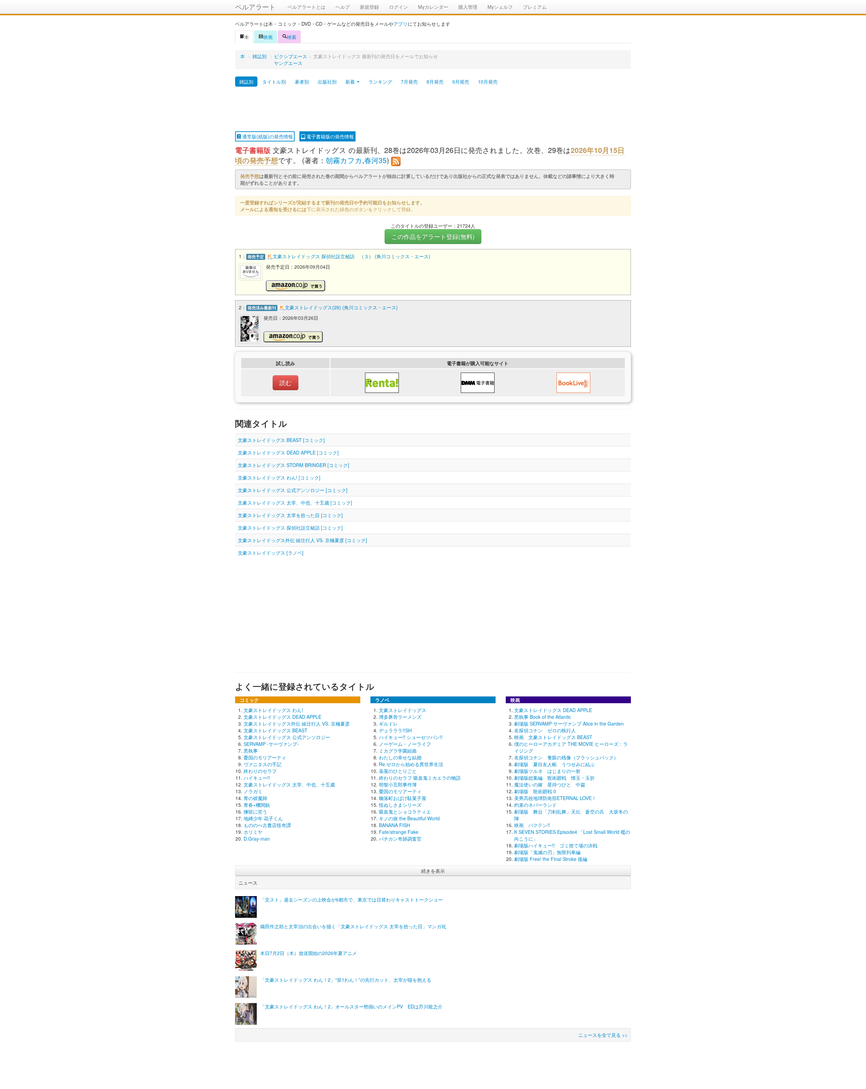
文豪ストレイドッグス (402, 710)
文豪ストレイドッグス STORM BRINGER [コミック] (293, 465)
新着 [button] (350, 81)
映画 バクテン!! (532, 825)
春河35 (375, 160)
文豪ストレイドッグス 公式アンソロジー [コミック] (292, 490)
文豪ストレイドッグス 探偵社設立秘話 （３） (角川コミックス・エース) (351, 256)
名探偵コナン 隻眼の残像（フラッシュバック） (566, 757)
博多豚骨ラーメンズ (400, 716)
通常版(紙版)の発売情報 (267, 136)
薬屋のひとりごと (398, 771)
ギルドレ (388, 723)
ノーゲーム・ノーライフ (405, 743)
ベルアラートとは (306, 6)
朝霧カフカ (344, 160)
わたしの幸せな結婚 (400, 757)
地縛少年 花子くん (263, 818)
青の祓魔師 (255, 798)
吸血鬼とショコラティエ (405, 811)
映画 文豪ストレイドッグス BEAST (553, 737)
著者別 (302, 81)
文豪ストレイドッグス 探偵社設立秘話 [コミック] (290, 527)
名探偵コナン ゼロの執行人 (545, 730)
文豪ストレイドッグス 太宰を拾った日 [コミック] (290, 515)
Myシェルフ (500, 6)
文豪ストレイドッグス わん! (273, 710)
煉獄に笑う (255, 811)
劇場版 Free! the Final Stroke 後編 (550, 858)
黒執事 (251, 750)
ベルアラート (255, 7)
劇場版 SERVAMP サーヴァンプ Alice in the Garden (569, 723)
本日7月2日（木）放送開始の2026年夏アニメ (308, 953)
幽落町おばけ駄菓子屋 (402, 798)
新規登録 (369, 6)
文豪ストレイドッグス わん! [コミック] (279, 477)
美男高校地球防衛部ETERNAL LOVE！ (555, 798)
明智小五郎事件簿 (398, 784)
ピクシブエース (290, 56)
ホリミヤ (253, 831)
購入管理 (467, 6)
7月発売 (409, 81)
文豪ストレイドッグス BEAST (275, 730)
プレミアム (535, 6)
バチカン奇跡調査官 (400, 838)
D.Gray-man (257, 838)
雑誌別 (259, 56)
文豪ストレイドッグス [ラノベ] (270, 552)
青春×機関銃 (257, 804)
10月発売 (488, 81)
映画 (268, 37)
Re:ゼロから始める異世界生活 (411, 764)
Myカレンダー (433, 6)
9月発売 (460, 81)
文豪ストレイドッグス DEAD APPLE (282, 716)
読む (285, 382)
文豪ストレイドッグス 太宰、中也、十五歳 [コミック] (295, 502)
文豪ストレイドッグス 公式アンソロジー (287, 737)
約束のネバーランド (535, 804)
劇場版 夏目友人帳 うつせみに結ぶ (554, 764)
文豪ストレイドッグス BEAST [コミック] (281, 440)
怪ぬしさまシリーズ (400, 804)
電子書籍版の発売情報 (329, 136)
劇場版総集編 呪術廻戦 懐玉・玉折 (554, 777)
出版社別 (327, 81)
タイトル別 (274, 81)
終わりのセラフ (260, 771)
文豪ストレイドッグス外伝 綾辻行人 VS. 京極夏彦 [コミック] (302, 540)
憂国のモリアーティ (265, 757)
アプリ (400, 23)
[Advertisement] (433, 109)
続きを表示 (433, 870)
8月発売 (435, 81)
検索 (291, 37)
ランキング (380, 81)
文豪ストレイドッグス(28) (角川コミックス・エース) (341, 307)
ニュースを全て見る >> (603, 1034)
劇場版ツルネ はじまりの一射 (547, 771)
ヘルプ (343, 6)
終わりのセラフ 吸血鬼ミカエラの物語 (420, 777)
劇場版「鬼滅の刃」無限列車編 (547, 852)
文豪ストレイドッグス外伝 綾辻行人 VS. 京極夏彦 (297, 723)
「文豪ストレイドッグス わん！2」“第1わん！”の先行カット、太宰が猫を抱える (345, 979)
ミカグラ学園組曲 (398, 750)
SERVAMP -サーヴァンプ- (271, 743)
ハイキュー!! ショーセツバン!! (410, 737)
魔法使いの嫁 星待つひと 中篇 (549, 784)
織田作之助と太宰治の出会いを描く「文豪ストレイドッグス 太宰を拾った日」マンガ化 (353, 926)
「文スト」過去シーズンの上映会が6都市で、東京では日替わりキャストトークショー (351, 899)
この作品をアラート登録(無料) (433, 236)
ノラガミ (253, 791)
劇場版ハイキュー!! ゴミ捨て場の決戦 (555, 845)
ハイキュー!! (257, 777)
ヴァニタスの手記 (262, 764)
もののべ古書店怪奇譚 (267, 825)
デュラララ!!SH (395, 730)
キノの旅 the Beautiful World (409, 818)
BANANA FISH (394, 825)
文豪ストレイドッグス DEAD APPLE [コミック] (288, 452)
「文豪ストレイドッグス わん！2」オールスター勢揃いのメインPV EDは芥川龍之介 (351, 1006)
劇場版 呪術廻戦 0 (535, 791)
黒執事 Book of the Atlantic (542, 716)
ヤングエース (288, 63)
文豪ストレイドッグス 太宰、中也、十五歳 (289, 784)
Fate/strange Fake (398, 831)
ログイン (398, 6)
